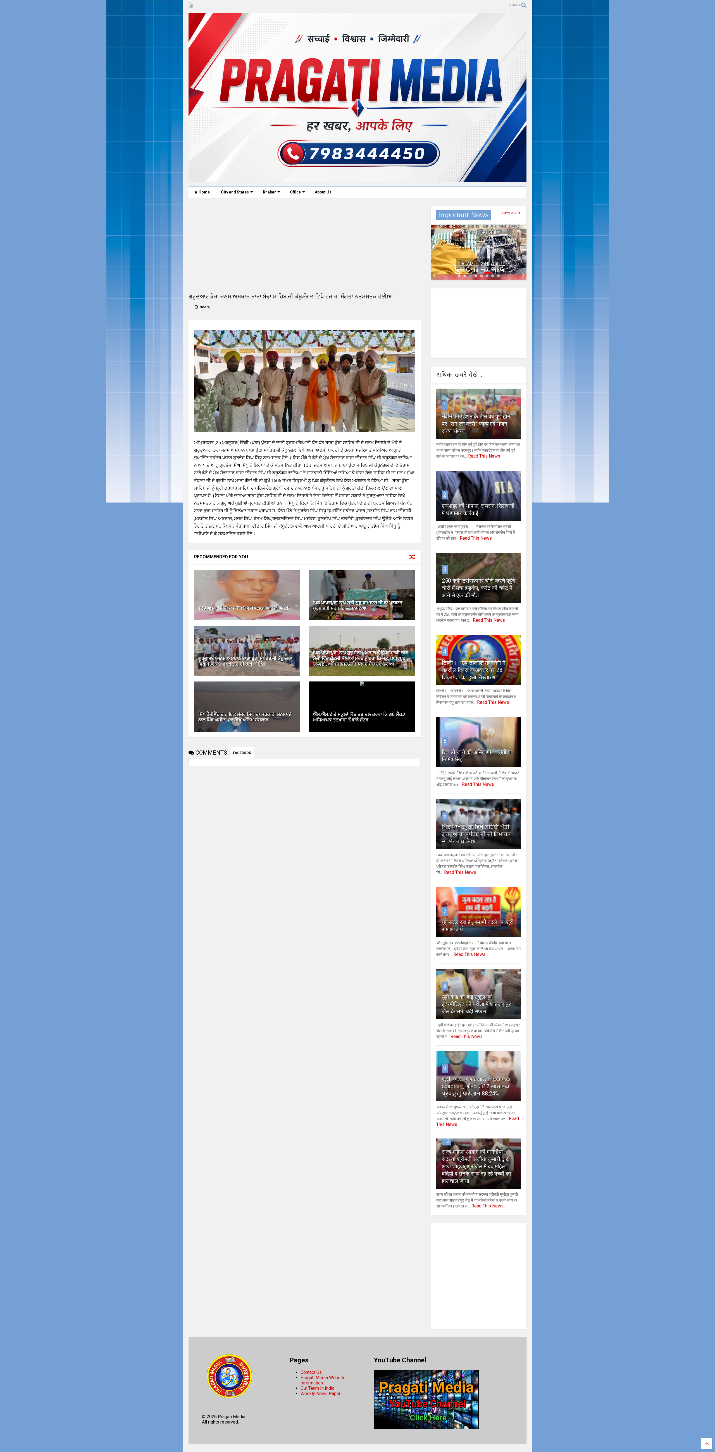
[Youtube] (191, 5)
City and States (235, 192)
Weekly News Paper (320, 1393)
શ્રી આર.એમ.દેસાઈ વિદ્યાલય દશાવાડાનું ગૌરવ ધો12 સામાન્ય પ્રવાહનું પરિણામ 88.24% (476, 1086)
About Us (323, 192)
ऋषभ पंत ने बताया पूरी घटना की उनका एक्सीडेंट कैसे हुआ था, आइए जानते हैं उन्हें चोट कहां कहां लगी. (478, 226)
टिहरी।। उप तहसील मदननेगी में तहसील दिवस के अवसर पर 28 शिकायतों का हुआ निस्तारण (473, 670)
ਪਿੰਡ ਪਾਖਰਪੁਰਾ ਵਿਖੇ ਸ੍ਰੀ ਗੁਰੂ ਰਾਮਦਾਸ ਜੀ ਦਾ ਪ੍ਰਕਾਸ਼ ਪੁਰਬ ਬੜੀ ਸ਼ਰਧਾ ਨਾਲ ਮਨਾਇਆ (357, 605)
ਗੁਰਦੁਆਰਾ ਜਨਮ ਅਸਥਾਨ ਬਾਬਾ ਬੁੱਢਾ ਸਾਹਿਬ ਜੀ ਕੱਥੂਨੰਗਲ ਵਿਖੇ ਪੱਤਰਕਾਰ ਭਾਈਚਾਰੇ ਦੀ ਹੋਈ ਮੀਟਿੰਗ (245, 661)
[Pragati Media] (357, 179)
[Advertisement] (305, 245)
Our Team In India (317, 1388)
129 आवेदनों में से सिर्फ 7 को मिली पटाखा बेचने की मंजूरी (243, 608)
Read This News (479, 263)
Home (204, 192)
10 (446, 1140)
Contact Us (311, 1372)
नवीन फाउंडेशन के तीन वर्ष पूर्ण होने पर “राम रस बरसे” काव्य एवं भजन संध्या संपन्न (476, 423)
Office (295, 192)
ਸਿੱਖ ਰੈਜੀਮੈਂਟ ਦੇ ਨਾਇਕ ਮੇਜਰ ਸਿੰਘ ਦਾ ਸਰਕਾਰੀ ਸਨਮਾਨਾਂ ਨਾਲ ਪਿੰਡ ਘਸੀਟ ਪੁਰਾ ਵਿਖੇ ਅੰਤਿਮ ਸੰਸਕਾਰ (245, 717)
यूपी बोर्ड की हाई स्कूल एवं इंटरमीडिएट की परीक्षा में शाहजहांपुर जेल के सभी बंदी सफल (476, 1004)
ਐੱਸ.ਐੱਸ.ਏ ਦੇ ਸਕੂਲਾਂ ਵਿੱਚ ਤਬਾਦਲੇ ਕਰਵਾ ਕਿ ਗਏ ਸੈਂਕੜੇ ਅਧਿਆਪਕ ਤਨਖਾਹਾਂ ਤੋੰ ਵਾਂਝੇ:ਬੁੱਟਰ (359, 717)
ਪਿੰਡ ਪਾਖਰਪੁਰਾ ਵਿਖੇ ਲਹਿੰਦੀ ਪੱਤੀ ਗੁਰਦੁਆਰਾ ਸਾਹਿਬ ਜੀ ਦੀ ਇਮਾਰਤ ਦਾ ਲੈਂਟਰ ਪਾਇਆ (476, 834)
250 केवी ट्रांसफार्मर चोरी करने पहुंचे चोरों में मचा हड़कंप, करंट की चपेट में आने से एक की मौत (478, 588)
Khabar (269, 192)
